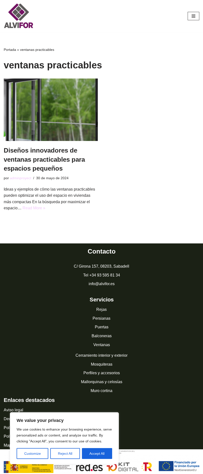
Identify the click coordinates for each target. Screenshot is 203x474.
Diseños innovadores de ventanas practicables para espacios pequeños (44, 159)
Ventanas (101, 345)
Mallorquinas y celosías (101, 382)
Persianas (101, 318)
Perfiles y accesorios (101, 373)
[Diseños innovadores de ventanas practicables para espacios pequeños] (51, 110)
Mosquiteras (101, 364)
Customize (32, 453)
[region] (64, 438)
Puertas (101, 327)
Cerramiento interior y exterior (101, 355)
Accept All (96, 453)
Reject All (65, 453)
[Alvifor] (18, 16)
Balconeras (102, 336)
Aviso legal (13, 410)
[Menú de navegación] (193, 16)
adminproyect (20, 178)
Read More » (34, 208)
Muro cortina (101, 391)
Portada (10, 50)
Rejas (101, 309)
